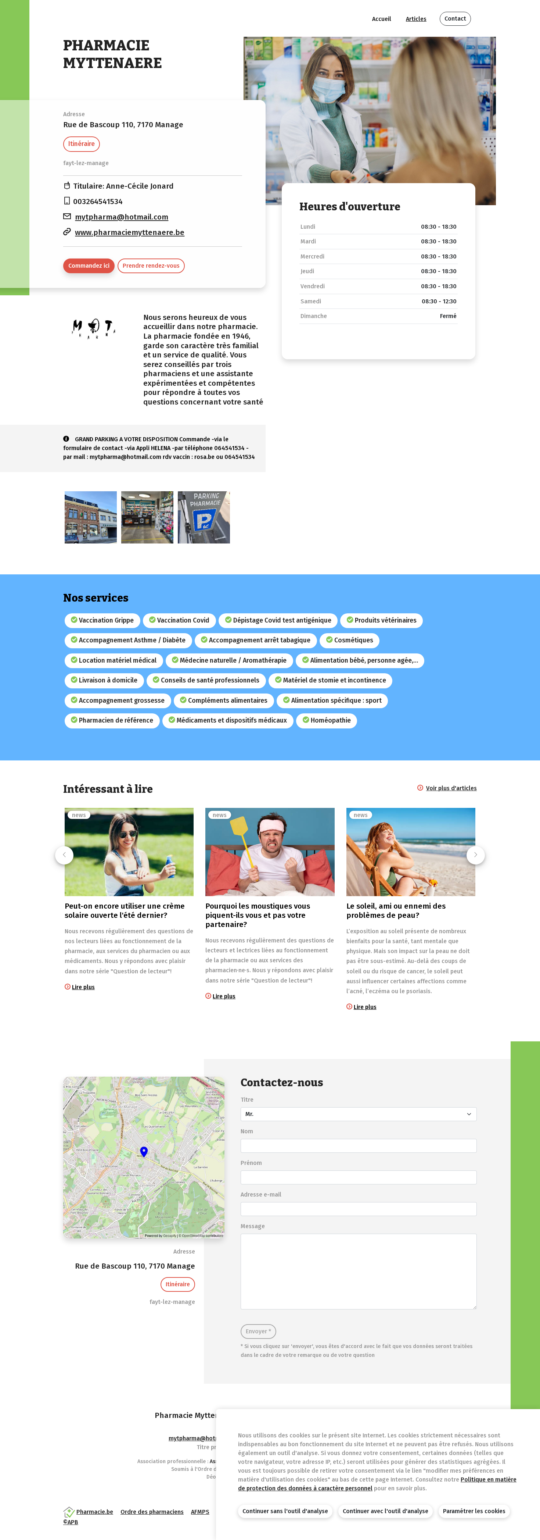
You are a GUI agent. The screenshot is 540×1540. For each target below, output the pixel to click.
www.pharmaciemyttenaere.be (129, 232)
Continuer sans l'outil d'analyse (285, 1511)
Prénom (251, 1162)
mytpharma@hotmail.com (121, 217)
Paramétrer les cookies (474, 1511)
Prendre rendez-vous (151, 265)
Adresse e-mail (261, 1194)
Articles (416, 18)
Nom (247, 1131)
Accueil (381, 18)
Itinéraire (81, 144)
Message (253, 1226)
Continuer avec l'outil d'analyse (385, 1511)
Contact (455, 18)
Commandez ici (88, 265)
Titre (247, 1099)
